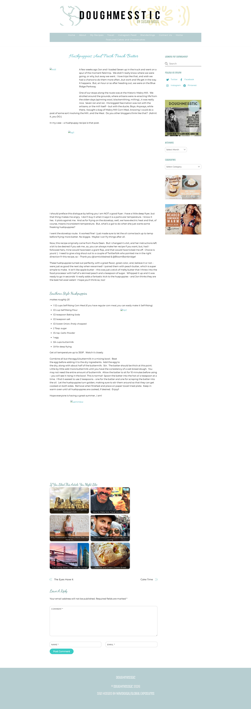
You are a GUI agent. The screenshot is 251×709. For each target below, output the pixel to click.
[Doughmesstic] (125, 24)
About (82, 35)
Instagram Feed (127, 35)
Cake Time (147, 579)
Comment (57, 609)
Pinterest (192, 85)
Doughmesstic (123, 686)
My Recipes (97, 35)
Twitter (174, 79)
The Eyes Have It (63, 579)
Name (54, 645)
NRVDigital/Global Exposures (135, 693)
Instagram (175, 85)
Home (71, 35)
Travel (110, 35)
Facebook (189, 79)
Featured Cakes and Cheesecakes (125, 39)
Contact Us (165, 35)
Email (111, 645)
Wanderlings (147, 35)
